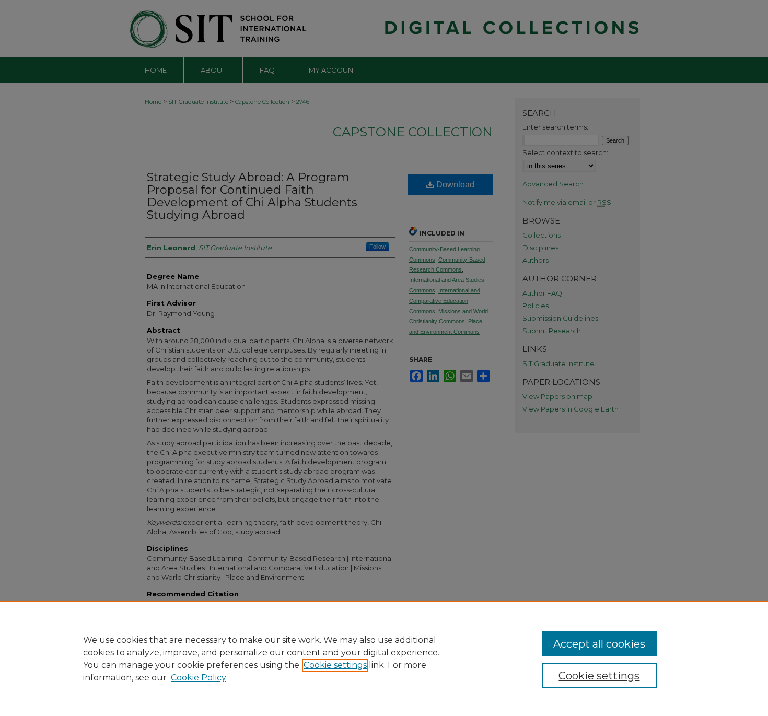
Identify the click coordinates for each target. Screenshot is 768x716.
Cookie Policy (198, 678)
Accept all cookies (599, 644)
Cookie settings (335, 665)
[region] (384, 658)
